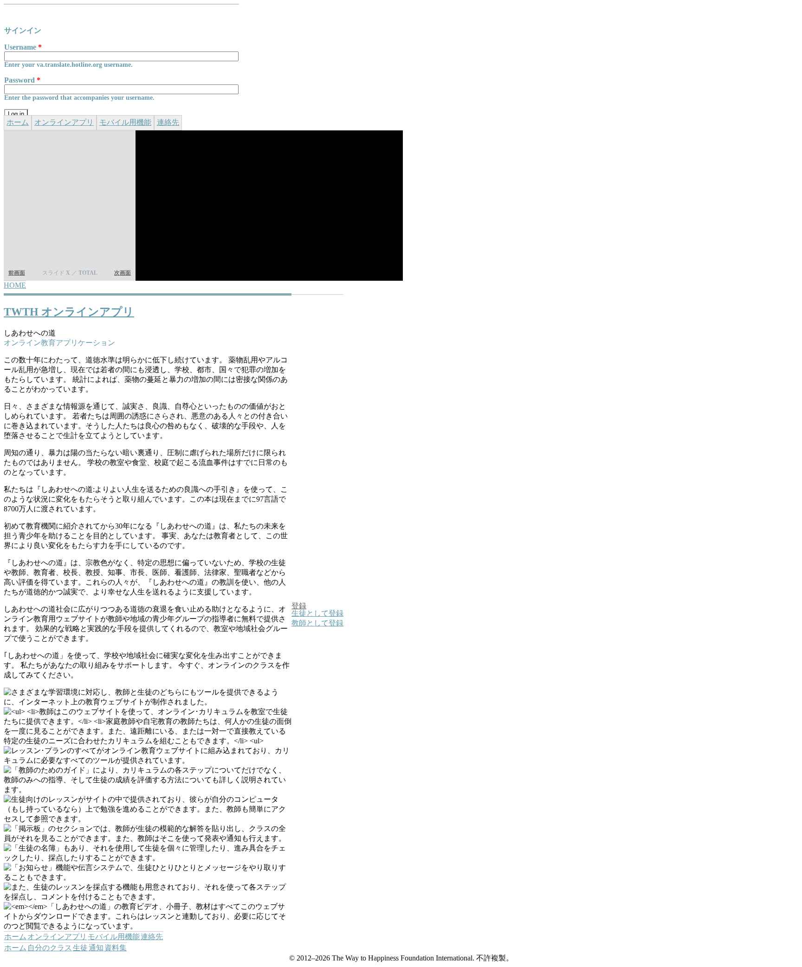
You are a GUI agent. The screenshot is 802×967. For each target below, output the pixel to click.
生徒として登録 (317, 613)
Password (22, 80)
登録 (298, 606)
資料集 (115, 948)
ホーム (17, 122)
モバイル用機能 (125, 122)
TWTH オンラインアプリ (69, 312)
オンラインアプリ (64, 122)
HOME (15, 285)
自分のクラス (49, 948)
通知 (96, 948)
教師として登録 (317, 623)
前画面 (16, 273)
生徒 (80, 948)
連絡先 (168, 122)
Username (23, 47)
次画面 (122, 273)
